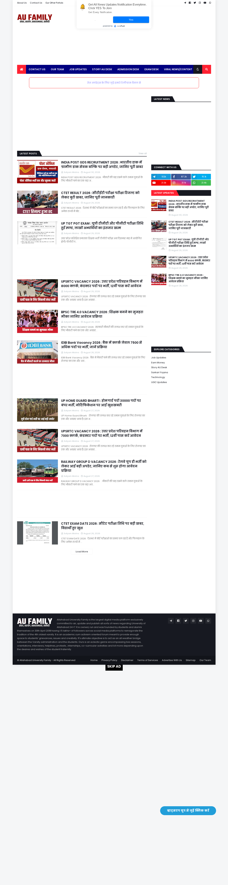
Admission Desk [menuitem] (128, 69)
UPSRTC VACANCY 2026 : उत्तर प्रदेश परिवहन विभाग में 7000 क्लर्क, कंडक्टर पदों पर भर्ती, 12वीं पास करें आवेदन (101, 433)
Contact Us (36, 2)
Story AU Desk (159, 367)
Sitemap (191, 660)
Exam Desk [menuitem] (151, 69)
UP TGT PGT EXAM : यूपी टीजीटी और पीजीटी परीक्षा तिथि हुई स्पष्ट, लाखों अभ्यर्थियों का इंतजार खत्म (102, 225)
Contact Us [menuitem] (37, 69)
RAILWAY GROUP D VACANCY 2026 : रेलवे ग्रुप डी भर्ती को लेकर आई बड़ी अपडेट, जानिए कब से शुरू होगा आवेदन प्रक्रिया (103, 466)
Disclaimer (127, 660)
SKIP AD (114, 666)
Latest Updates (164, 193)
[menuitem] (21, 69)
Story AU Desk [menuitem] (102, 69)
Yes (131, 19)
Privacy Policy (109, 660)
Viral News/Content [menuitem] (178, 69)
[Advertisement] (146, 35)
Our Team (205, 660)
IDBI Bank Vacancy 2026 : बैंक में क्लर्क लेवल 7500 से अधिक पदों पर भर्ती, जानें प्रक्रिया (101, 344)
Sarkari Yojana (159, 372)
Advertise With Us (172, 660)
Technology (158, 377)
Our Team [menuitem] (57, 69)
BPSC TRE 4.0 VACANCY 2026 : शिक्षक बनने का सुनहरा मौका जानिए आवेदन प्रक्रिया (102, 314)
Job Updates (158, 357)
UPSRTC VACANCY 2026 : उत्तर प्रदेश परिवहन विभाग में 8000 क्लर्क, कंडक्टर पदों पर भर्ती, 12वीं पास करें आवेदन (101, 283)
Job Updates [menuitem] (78, 69)
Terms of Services (147, 660)
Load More (82, 551)
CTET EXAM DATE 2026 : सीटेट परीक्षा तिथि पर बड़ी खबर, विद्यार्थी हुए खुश (102, 525)
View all (143, 153)
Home (94, 660)
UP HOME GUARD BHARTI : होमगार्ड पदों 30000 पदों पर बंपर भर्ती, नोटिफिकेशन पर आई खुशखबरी (101, 402)
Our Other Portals (54, 2)
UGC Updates (159, 382)
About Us (22, 2)
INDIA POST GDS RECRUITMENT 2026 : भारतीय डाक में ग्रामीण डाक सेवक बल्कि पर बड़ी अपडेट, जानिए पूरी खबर (102, 164)
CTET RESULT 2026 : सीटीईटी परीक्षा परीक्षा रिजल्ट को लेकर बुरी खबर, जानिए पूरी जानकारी (100, 195)
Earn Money (158, 362)
